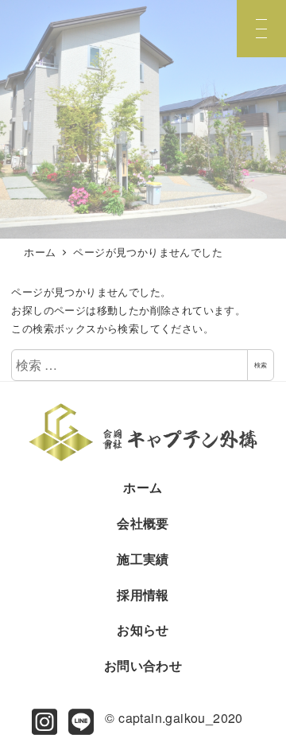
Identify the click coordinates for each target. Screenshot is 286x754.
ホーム (142, 487)
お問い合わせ (143, 665)
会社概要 (143, 523)
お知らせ (143, 629)
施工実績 (143, 559)
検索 (260, 364)
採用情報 (143, 594)
